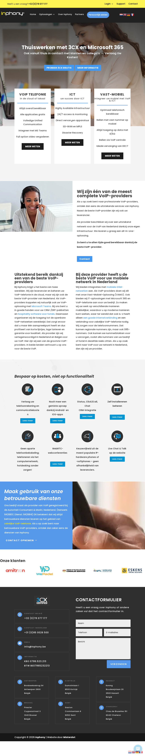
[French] (132, 14)
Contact (133, 4)
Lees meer (28, 420)
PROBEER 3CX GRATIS (59, 67)
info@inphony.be (35, 646)
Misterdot (69, 737)
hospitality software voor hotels (36, 314)
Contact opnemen (20, 540)
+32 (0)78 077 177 (35, 618)
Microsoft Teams (41, 306)
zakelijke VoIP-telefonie (17, 523)
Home (33, 14)
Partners (79, 14)
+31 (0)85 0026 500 (36, 632)
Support (121, 4)
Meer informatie (87, 67)
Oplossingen (45, 14)
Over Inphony (65, 14)
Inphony (40, 737)
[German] (129, 14)
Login (108, 4)
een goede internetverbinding (100, 317)
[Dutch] (121, 14)
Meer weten (32, 146)
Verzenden (118, 664)
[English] (125, 14)
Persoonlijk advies (98, 14)
